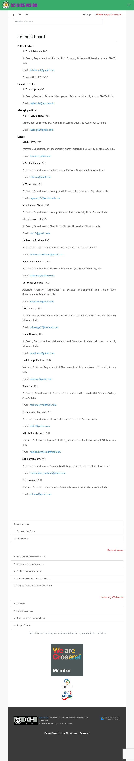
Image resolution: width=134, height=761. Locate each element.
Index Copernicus (24, 610)
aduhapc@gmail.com (41, 379)
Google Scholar (23, 625)
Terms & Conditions (68, 733)
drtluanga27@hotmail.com (44, 327)
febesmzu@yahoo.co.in (42, 276)
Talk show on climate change (30, 563)
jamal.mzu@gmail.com (42, 353)
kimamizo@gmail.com (42, 301)
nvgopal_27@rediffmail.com (45, 198)
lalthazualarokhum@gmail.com (46, 254)
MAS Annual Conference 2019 (30, 556)
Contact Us (84, 733)
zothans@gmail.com (40, 494)
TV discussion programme (28, 571)
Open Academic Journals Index (30, 618)
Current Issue (23, 524)
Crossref (20, 603)
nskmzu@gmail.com (40, 177)
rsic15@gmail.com (40, 233)
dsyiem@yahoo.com (40, 156)
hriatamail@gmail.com (42, 70)
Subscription (22, 538)
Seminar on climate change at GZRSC (33, 578)
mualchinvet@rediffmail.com (45, 452)
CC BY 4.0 (43, 718)
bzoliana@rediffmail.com (43, 405)
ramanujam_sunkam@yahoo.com (48, 473)
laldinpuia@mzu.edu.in (42, 103)
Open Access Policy (26, 531)
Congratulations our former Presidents (34, 585)
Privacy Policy (50, 733)
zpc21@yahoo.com (40, 426)
